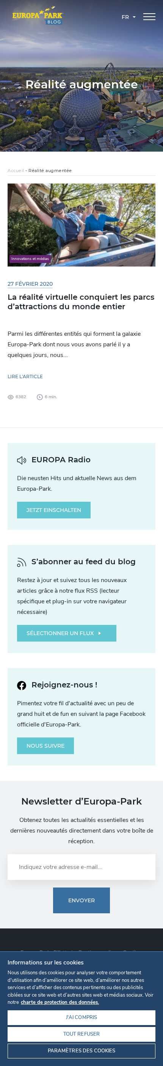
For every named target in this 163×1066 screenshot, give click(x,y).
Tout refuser (81, 1034)
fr (125, 17)
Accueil (16, 170)
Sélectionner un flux (60, 633)
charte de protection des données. (60, 1002)
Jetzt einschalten (54, 510)
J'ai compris (81, 1017)
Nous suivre (45, 745)
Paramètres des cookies (82, 1050)
